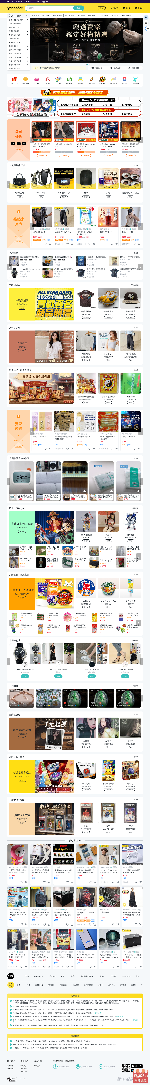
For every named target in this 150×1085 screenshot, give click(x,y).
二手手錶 (72, 976)
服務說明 (10, 1069)
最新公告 (24, 1071)
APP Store (137, 1066)
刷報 (10, 976)
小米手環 (76, 985)
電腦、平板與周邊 (15, 57)
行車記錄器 (63, 985)
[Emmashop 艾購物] (125, 665)
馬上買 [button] (86, 403)
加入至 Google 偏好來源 (146, 22)
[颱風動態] (86, 102)
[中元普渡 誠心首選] (86, 40)
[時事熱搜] (75, 92)
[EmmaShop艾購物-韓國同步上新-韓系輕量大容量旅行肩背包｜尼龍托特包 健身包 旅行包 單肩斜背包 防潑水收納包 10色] (135, 649)
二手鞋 (133, 985)
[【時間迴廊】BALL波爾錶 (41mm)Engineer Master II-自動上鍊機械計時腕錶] (35, 659)
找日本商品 (134, 508)
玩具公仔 (91, 15)
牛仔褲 (27, 985)
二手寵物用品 (88, 985)
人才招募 (37, 1066)
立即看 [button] (22, 308)
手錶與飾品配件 (14, 38)
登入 (101, 8)
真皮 (137, 976)
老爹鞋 (100, 985)
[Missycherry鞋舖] (92, 665)
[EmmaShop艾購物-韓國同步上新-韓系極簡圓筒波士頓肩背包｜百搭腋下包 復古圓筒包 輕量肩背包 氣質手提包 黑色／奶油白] (135, 659)
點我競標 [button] (86, 317)
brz (18, 976)
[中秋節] (131, 102)
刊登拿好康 (126, 15)
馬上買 (136, 370)
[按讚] (31, 491)
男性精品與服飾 (14, 42)
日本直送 (35, 15)
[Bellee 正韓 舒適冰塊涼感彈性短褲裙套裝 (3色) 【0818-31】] (69, 649)
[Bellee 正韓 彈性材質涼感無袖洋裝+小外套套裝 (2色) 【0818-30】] (52, 654)
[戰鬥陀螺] (131, 112)
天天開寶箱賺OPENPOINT (49, 69)
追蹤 (24, 676)
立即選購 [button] (86, 790)
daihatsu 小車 (126, 976)
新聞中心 (10, 1066)
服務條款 (119, 1080)
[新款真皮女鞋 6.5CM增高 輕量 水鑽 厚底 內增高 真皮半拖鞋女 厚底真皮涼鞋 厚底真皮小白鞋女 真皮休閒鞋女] (86, 654)
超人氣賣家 (69, 15)
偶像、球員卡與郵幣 (16, 20)
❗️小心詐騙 (103, 15)
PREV (8, 184)
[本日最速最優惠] (140, 1076)
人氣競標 (81, 15)
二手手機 (111, 985)
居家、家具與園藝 (15, 50)
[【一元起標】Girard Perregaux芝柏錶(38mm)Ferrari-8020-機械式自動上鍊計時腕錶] (19, 654)
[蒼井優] (109, 102)
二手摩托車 (52, 976)
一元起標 (113, 976)
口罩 (18, 985)
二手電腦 (123, 985)
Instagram (24, 1079)
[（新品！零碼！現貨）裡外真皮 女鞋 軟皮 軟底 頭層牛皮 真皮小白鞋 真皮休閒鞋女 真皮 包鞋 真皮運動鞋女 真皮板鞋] (102, 649)
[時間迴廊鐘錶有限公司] (25, 665)
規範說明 (98, 1013)
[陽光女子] (63, 102)
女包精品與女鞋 (14, 35)
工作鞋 (26, 976)
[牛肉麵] (86, 112)
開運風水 (51, 985)
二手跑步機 (39, 985)
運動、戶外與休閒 (15, 53)
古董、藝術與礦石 (15, 24)
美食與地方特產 (14, 68)
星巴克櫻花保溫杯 (87, 976)
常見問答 (24, 1066)
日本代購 (114, 15)
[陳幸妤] (109, 112)
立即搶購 (41, 156)
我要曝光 (18, 150)
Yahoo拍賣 (15, 8)
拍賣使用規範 (132, 1080)
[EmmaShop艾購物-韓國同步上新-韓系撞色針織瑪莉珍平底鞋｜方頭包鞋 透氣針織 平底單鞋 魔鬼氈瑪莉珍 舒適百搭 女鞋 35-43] (119, 654)
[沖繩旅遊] (63, 112)
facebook (20, 1079)
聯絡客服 (24, 1069)
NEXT (141, 184)
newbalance (38, 976)
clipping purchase (49, 244)
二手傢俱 (101, 976)
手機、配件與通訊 (15, 61)
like (45, 244)
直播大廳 (135, 686)
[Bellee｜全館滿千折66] (58, 665)
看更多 (136, 165)
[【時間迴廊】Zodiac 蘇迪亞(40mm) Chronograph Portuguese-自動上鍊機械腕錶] (35, 649)
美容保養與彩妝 (14, 46)
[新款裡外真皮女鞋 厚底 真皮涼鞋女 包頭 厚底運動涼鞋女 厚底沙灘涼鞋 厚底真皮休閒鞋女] (102, 659)
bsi (12, 1079)
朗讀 (146, 17)
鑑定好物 (46, 15)
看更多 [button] (22, 351)
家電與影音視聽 (14, 65)
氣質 (62, 976)
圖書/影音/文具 (14, 27)
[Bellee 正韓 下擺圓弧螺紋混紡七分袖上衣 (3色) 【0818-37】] (69, 659)
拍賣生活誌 (57, 15)
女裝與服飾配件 (14, 31)
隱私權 (125, 1080)
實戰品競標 (134, 285)
